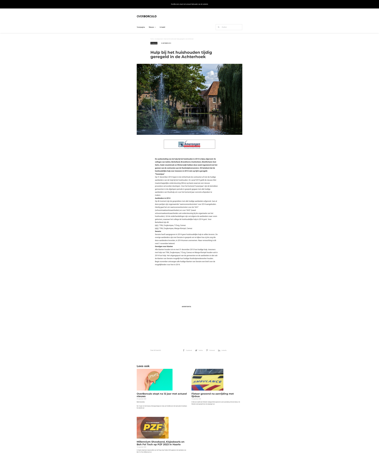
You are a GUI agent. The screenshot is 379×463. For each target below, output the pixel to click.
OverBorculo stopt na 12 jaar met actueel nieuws (162, 395)
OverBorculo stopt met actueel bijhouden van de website (189, 4)
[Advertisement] (186, 284)
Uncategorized (159, 39)
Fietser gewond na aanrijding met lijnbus (212, 395)
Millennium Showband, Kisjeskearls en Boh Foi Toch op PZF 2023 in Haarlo (160, 443)
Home (152, 39)
